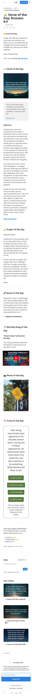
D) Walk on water (16, 499)
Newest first (21, 560)
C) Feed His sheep (16, 492)
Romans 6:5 (10, 118)
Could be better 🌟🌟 (11, 539)
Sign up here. (23, 58)
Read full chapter (10, 219)
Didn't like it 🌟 (9, 541)
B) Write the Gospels (16, 485)
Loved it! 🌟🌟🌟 (10, 537)
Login (16, 2)
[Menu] (30, 2)
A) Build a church (16, 478)
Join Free (23, 2)
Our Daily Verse (7, 8)
